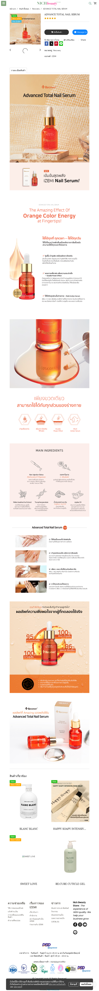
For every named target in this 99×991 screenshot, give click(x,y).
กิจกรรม (54, 911)
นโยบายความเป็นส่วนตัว (57, 984)
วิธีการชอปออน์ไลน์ (15, 908)
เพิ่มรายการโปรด (52, 40)
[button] (89, 3)
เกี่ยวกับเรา (34, 912)
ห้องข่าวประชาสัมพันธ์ (60, 908)
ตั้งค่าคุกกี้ (73, 984)
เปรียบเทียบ (69, 40)
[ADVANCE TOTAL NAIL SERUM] (25, 29)
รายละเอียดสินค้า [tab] (18, 70)
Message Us (82, 32)
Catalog (55, 922)
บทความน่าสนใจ (57, 918)
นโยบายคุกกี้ (18, 987)
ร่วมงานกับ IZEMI (36, 924)
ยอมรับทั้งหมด (86, 984)
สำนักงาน (33, 915)
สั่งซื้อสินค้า (57, 32)
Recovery (57, 50)
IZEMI (54, 56)
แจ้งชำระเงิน (13, 911)
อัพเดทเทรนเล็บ (57, 915)
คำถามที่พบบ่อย (14, 920)
